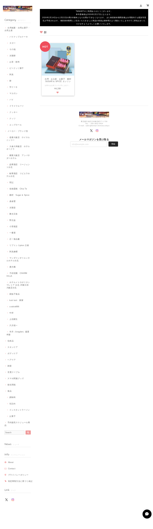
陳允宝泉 (13, 214)
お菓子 (12, 416)
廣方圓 (12, 267)
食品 (9, 391)
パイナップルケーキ (18, 37)
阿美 (11, 74)
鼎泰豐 (12, 201)
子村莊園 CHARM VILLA (16, 274)
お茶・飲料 (14, 62)
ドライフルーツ (16, 106)
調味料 (12, 397)
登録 (113, 144)
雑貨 (9, 366)
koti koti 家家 (16, 300)
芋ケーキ (13, 87)
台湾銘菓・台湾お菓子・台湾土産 (17, 29)
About (11, 462)
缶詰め (12, 403)
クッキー (13, 112)
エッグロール (15, 125)
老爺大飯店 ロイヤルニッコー (18, 138)
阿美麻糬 (13, 252)
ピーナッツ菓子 (16, 68)
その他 (12, 49)
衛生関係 (11, 385)
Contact (12, 468)
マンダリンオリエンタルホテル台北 (18, 259)
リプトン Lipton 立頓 (19, 245)
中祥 (11, 313)
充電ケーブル (13, 372)
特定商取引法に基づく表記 (20, 481)
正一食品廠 (14, 239)
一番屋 (12, 233)
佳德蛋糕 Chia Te (18, 189)
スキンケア (12, 347)
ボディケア (12, 353)
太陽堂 (12, 207)
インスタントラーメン (19, 410)
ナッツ (12, 118)
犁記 (11, 182)
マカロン (13, 93)
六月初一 (13, 325)
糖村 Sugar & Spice (19, 195)
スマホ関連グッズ (15, 378)
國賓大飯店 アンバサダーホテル (18, 156)
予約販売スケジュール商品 (17, 423)
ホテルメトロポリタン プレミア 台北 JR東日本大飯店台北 (18, 285)
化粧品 (10, 341)
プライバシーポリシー (18, 475)
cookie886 (14, 306)
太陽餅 (12, 56)
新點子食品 (14, 294)
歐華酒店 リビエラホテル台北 (18, 174)
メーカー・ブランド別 (17, 131)
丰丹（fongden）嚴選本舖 (17, 333)
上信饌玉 (13, 319)
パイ (11, 100)
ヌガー (12, 43)
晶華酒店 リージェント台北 (18, 165)
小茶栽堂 (13, 226)
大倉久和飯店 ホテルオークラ (18, 147)
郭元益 (12, 220)
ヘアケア (11, 360)
